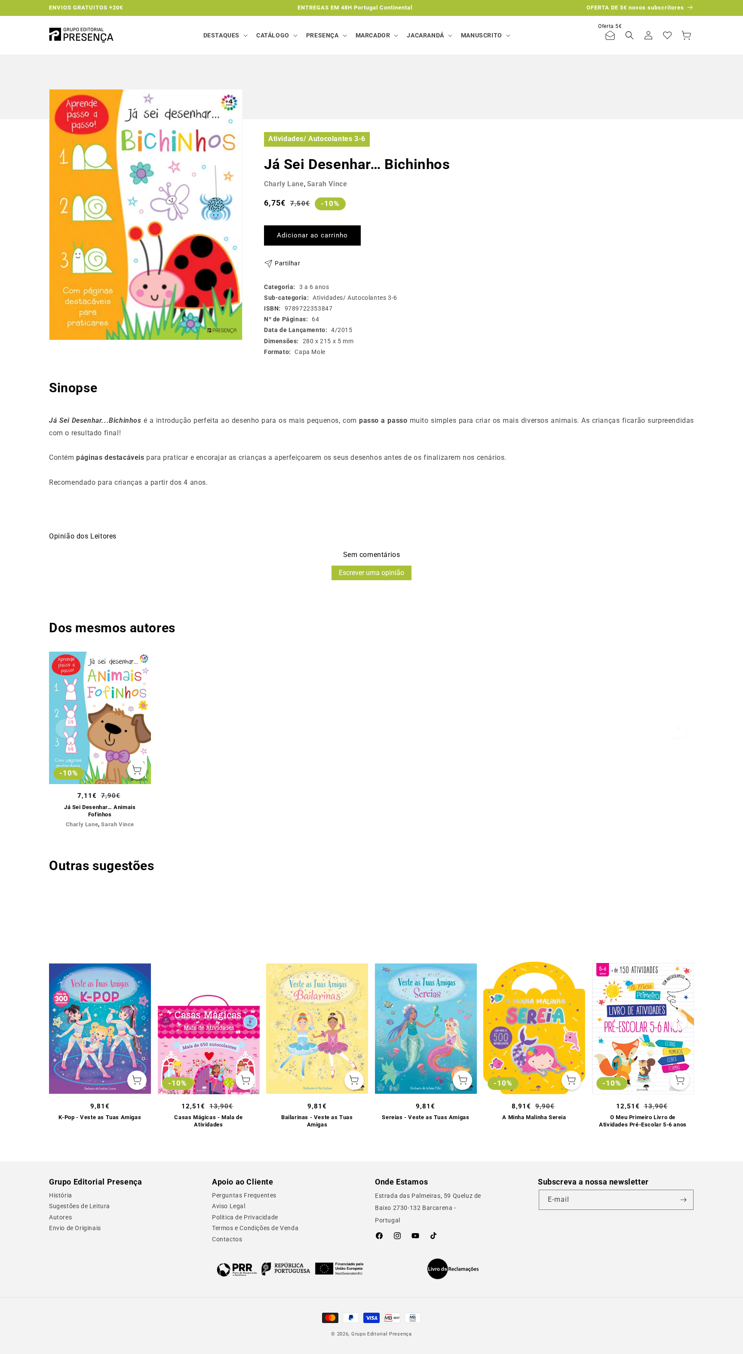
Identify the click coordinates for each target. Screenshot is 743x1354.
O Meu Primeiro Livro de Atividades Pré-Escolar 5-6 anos (643, 1121)
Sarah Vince (327, 184)
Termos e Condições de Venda (255, 1228)
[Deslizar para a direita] (678, 728)
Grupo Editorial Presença (381, 1334)
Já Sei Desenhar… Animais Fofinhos (99, 811)
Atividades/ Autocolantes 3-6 (316, 139)
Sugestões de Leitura (79, 1206)
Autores (60, 1217)
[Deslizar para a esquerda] (64, 728)
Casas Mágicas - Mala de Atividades (208, 1121)
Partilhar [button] (287, 263)
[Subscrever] (683, 1200)
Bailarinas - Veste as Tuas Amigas (317, 1121)
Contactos (227, 1239)
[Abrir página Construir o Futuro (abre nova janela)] (290, 1269)
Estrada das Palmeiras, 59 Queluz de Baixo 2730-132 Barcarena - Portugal (428, 1208)
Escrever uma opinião (371, 573)
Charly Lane (284, 184)
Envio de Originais (75, 1228)
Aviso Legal (229, 1206)
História (60, 1195)
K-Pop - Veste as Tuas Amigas (99, 1117)
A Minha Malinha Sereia (534, 1117)
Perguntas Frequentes (244, 1195)
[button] (224, 35)
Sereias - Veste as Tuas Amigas (425, 1117)
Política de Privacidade (245, 1217)
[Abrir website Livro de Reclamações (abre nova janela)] (453, 1269)
